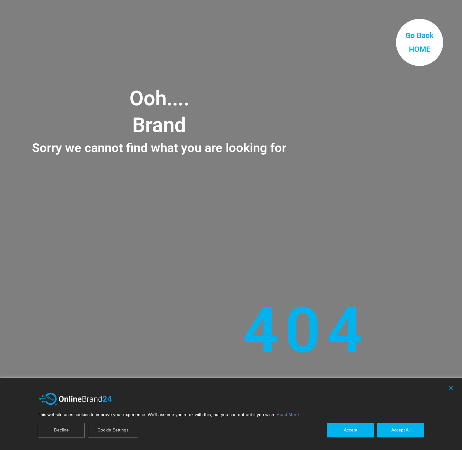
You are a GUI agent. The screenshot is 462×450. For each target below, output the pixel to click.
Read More (288, 414)
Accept (350, 429)
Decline (61, 429)
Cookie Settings (113, 429)
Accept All (400, 429)
